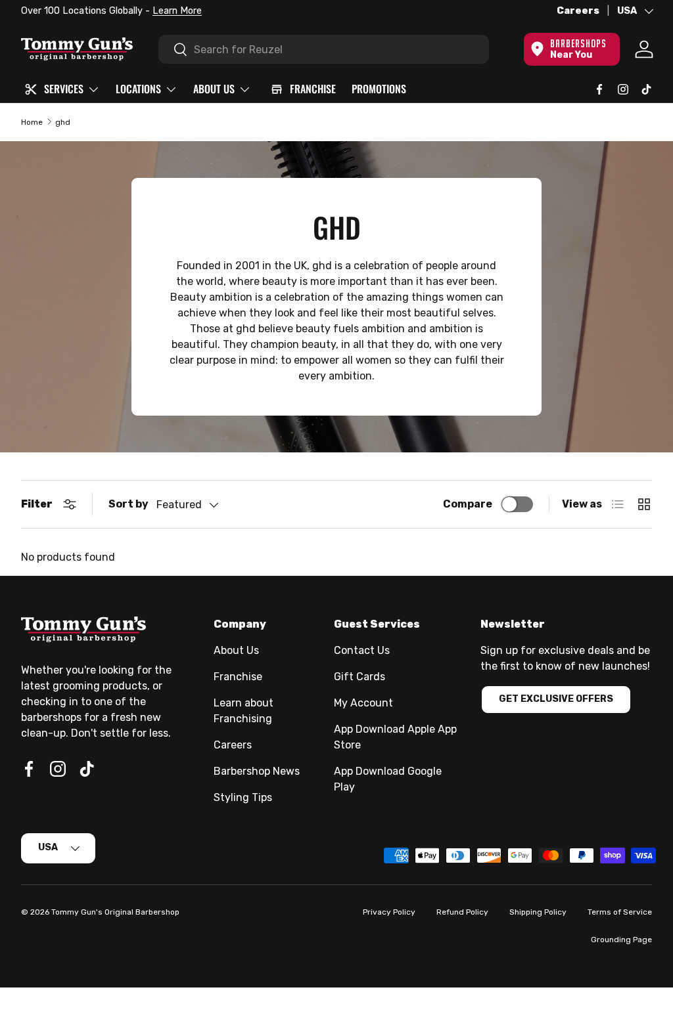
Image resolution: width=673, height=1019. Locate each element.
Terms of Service (620, 912)
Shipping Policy (538, 912)
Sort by (128, 504)
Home (32, 122)
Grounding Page (621, 939)
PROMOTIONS (379, 89)
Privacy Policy (389, 912)
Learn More (177, 10)
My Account (363, 703)
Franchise (238, 676)
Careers (578, 10)
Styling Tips (243, 797)
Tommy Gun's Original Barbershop (115, 912)
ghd (62, 122)
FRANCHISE (313, 89)
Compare (467, 504)
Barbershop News (257, 771)
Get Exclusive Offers (556, 699)
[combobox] (323, 49)
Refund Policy (462, 912)
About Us (236, 650)
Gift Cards (359, 676)
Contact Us (362, 650)
